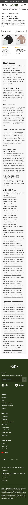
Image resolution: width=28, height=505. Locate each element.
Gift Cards (4, 424)
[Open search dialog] (5, 5)
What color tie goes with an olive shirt (13, 266)
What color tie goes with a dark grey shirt (13, 250)
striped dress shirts (17, 158)
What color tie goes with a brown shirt (13, 241)
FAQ (2, 400)
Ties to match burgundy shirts (11, 217)
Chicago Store (5, 449)
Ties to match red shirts (9, 213)
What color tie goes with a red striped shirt (14, 345)
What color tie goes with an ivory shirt (13, 328)
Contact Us (4, 397)
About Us (3, 443)
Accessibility (4, 470)
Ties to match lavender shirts (11, 219)
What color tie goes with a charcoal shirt (13, 311)
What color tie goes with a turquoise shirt (13, 285)
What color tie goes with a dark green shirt (14, 248)
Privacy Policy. (10, 498)
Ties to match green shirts (10, 208)
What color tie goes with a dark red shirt (13, 254)
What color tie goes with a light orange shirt (14, 333)
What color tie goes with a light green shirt (14, 257)
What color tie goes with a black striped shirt (14, 305)
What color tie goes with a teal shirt (12, 283)
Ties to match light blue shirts (11, 199)
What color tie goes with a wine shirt (12, 290)
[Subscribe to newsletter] (24, 379)
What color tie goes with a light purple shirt (14, 261)
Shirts (6, 13)
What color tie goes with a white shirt (13, 288)
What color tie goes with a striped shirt (13, 350)
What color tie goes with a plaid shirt (12, 275)
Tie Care (3, 408)
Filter (3, 31)
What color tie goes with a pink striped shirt (14, 272)
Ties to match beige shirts (10, 224)
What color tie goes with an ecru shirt (13, 316)
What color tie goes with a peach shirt (13, 270)
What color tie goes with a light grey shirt (13, 331)
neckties (22, 183)
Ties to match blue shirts (10, 197)
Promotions (4, 416)
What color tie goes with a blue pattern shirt (14, 307)
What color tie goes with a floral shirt (12, 352)
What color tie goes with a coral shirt (12, 243)
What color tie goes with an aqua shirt (13, 294)
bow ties (7, 185)
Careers (3, 446)
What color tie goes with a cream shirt (13, 245)
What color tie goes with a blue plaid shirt (13, 236)
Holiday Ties (4, 435)
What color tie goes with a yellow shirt (13, 292)
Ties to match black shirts (10, 204)
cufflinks (8, 183)
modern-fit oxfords (7, 160)
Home (2, 13)
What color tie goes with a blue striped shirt (14, 239)
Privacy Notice (4, 480)
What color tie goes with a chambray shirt (13, 309)
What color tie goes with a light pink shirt (13, 259)
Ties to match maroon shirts (10, 222)
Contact (21, 385)
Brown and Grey (12, 13)
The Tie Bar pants (16, 138)
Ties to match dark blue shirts (11, 210)
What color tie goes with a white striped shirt (14, 335)
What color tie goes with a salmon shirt (13, 281)
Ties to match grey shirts (10, 215)
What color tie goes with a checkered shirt (14, 314)
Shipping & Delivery (6, 403)
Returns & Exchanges (7, 405)
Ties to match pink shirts (10, 201)
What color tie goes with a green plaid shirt (14, 326)
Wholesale (4, 419)
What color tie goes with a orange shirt (13, 268)
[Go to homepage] (14, 5)
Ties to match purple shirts (10, 206)
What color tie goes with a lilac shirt (12, 263)
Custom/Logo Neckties (7, 422)
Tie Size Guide (5, 427)
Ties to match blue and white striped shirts (14, 230)
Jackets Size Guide (6, 432)
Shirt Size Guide (5, 430)
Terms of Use (4, 477)
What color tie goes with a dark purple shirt (14, 252)
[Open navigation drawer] (2, 5)
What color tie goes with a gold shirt (12, 347)
